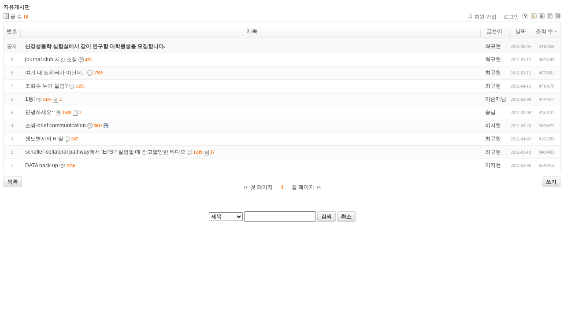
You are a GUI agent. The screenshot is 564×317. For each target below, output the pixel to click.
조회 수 (544, 31)
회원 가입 (485, 17)
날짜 (521, 31)
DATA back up (41, 165)
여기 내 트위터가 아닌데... (55, 73)
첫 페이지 (261, 187)
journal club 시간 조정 (51, 59)
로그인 (511, 17)
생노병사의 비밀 (44, 139)
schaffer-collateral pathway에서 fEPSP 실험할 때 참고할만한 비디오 (105, 152)
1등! (30, 99)
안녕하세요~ (40, 112)
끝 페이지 (303, 187)
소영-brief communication (55, 125)
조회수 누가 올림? (46, 86)
